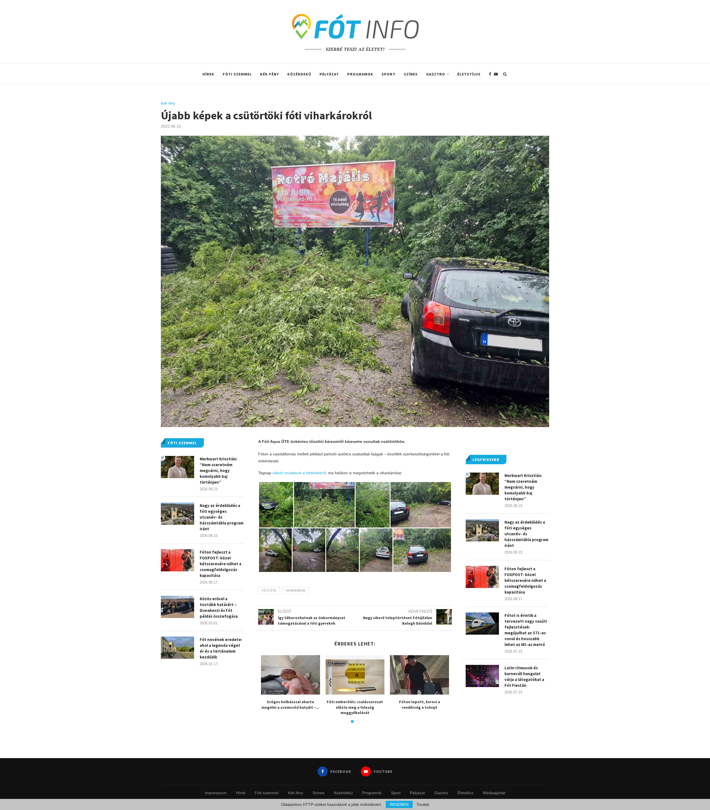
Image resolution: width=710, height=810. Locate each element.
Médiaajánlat (494, 793)
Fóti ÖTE (269, 590)
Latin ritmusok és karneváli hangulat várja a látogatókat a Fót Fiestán (524, 676)
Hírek (208, 74)
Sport (388, 74)
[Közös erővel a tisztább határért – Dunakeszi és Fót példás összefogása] (177, 607)
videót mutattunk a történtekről (298, 473)
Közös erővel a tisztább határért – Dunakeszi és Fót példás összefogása (219, 607)
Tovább (423, 804)
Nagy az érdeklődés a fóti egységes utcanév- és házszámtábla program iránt (526, 533)
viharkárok (295, 590)
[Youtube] (496, 74)
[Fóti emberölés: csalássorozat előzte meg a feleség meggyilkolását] (355, 675)
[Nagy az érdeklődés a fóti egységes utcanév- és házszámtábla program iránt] (482, 530)
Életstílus (469, 74)
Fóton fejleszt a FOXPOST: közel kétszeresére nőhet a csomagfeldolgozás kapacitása (525, 580)
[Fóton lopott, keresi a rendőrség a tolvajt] (419, 675)
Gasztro (435, 74)
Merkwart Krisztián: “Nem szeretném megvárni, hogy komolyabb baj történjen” (523, 487)
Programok (360, 74)
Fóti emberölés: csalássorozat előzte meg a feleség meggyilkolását (355, 707)
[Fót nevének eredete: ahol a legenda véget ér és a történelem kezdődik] (177, 648)
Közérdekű (299, 74)
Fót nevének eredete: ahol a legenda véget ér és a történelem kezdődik (221, 648)
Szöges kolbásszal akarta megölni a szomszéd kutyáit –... (291, 704)
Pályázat (329, 74)
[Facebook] (490, 74)
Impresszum (216, 793)
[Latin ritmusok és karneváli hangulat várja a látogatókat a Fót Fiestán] (482, 676)
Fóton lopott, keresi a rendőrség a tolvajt (419, 704)
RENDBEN (399, 804)
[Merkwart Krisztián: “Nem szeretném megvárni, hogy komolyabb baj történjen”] (482, 484)
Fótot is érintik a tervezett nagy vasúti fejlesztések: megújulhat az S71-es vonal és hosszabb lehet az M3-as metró (525, 630)
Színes (411, 74)
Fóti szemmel (237, 74)
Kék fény (269, 74)
